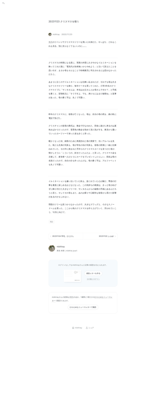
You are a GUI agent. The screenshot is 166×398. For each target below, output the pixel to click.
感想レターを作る (93, 273)
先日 (51, 42)
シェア (91, 328)
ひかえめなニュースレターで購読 (83, 307)
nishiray (61, 246)
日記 (51, 222)
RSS (71, 297)
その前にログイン (93, 279)
